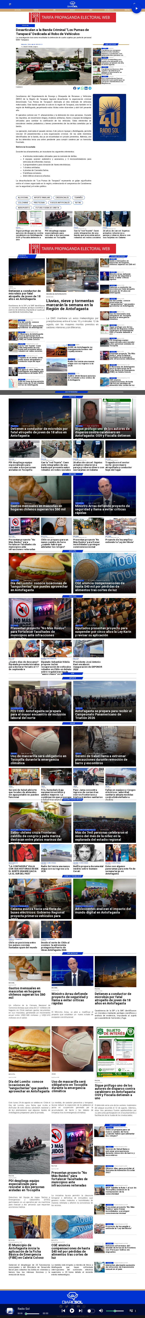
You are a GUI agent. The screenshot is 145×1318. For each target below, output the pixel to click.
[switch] (91, 1311)
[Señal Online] (72, 20)
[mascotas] (104, 262)
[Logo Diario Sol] (72, 7)
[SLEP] (99, 1170)
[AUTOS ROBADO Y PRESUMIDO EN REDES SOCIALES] (13, 347)
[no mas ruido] (104, 355)
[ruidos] (99, 1209)
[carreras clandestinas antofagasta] (97, 80)
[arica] (99, 1248)
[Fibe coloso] (104, 368)
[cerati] (88, 861)
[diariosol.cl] (10, 5)
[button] (23, 197)
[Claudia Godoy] (24, 861)
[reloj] (99, 1132)
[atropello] (104, 289)
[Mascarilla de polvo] (104, 315)
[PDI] (88, 457)
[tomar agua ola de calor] (13, 371)
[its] (99, 1267)
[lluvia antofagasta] (72, 291)
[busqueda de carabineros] (97, 70)
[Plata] (104, 381)
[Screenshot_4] (120, 861)
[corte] (13, 383)
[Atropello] (97, 61)
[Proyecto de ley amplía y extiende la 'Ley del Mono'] (99, 1228)
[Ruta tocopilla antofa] (99, 1190)
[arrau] (104, 276)
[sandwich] (104, 302)
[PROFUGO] (104, 328)
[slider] (26, 1314)
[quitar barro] (99, 1151)
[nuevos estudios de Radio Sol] (56, 861)
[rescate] (104, 342)
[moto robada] (97, 52)
